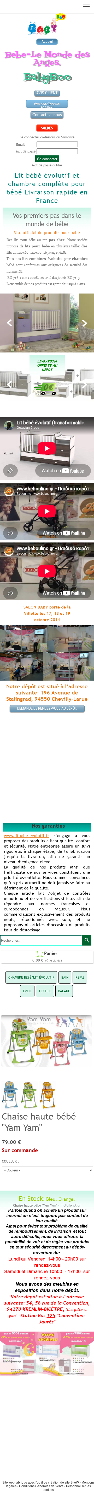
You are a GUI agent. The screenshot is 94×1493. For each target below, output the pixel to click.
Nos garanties (48, 825)
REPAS (79, 977)
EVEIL (27, 991)
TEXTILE (45, 991)
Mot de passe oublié (47, 165)
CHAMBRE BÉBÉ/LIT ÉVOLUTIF (31, 977)
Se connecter (47, 159)
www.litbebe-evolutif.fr (26, 835)
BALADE (64, 991)
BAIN (64, 977)
